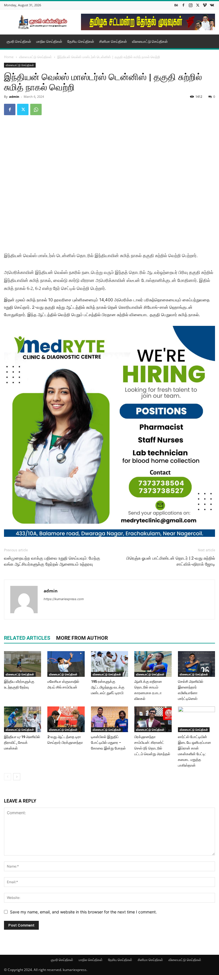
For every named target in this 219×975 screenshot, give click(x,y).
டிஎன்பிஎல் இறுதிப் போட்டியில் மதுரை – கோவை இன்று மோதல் (108, 742)
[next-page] (16, 776)
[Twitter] (197, 5)
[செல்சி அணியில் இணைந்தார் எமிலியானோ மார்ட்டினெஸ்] (196, 664)
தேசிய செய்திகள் (80, 41)
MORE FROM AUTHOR (82, 638)
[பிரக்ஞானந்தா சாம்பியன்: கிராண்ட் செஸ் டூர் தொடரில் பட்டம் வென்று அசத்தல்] (152, 719)
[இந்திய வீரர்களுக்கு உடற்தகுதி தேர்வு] (22, 664)
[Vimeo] (205, 5)
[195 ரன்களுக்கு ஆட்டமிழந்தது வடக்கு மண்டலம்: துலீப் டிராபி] (109, 664)
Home (9, 56)
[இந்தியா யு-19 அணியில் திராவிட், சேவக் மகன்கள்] (22, 719)
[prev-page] (7, 776)
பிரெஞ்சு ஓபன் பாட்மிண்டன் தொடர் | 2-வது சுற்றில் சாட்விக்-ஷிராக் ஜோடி (170, 561)
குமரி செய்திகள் (19, 41)
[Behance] (176, 5)
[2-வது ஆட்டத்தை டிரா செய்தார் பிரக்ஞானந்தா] (65, 719)
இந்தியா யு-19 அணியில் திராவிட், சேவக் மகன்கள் (22, 742)
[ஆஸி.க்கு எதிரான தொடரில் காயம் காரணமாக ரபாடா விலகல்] (152, 664)
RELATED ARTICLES (27, 638)
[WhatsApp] (36, 109)
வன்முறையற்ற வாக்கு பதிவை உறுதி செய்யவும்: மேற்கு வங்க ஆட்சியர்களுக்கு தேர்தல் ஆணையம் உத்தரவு (52, 561)
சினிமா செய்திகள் (113, 41)
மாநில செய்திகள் (49, 41)
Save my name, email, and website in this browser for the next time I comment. (83, 911)
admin (14, 96)
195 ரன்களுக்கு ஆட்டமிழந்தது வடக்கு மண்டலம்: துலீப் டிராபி (107, 687)
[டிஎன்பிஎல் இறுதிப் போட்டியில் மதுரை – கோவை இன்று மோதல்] (109, 719)
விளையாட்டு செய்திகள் (150, 41)
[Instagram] (190, 5)
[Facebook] (183, 5)
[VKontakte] (212, 5)
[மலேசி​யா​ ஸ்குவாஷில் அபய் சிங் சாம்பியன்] (65, 664)
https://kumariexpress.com (64, 599)
